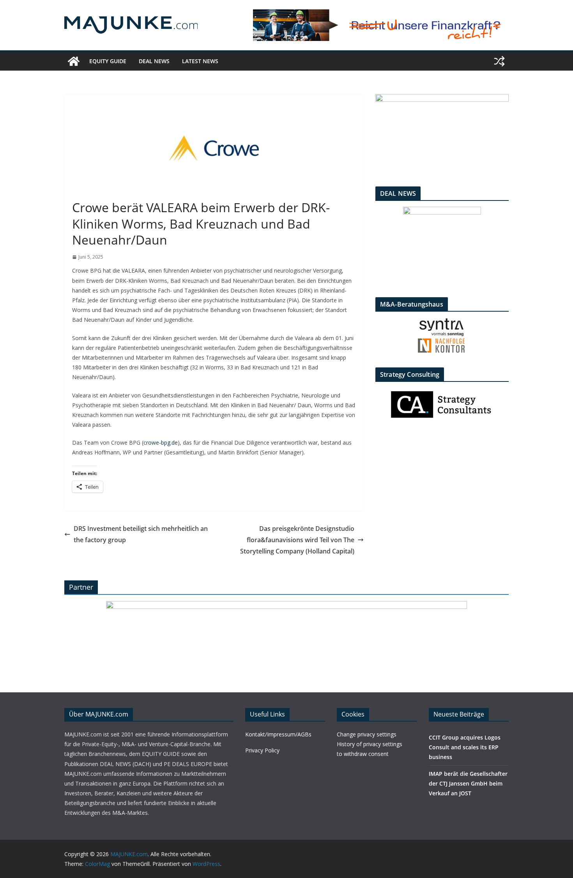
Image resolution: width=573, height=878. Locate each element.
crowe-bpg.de (160, 442)
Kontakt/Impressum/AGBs (278, 734)
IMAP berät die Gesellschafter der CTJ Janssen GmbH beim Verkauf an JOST (468, 783)
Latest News (200, 61)
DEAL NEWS (154, 61)
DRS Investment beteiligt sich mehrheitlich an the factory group (141, 534)
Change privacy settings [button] (366, 734)
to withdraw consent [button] (363, 753)
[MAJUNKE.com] (73, 61)
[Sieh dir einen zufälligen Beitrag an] (499, 61)
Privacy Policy (262, 750)
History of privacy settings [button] (369, 744)
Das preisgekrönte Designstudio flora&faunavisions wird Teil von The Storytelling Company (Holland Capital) (297, 539)
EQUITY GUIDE (107, 61)
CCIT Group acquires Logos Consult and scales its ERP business (464, 747)
